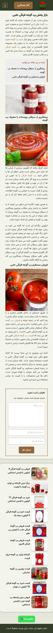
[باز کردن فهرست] (5, 5)
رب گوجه (44, 24)
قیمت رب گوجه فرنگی (23, 335)
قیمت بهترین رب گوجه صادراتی (20, 570)
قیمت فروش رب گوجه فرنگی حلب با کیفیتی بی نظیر (19, 529)
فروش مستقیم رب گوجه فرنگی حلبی (28, 77)
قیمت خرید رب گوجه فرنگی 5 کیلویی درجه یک (18, 513)
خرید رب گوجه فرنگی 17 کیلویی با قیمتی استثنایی (19, 499)
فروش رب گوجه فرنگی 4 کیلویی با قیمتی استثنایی (19, 471)
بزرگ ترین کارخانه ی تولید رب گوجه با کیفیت (18, 485)
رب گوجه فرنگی (12, 47)
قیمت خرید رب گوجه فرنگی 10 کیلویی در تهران (18, 585)
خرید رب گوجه (16, 39)
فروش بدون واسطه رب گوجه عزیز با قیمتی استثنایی (20, 601)
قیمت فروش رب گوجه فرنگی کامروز (20, 542)
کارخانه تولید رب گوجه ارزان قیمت (18, 556)
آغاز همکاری (23, 5)
